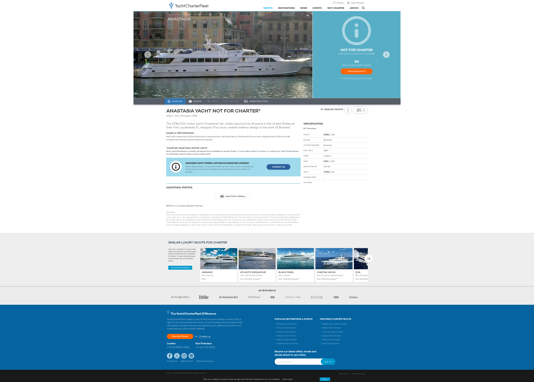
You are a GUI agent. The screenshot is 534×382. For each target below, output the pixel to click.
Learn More (287, 379)
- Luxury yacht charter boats (197, 5)
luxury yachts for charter (361, 78)
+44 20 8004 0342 (178, 347)
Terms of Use (343, 374)
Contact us (204, 336)
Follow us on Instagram (184, 356)
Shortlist (339, 3)
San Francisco (203, 343)
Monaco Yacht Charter (286, 328)
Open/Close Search (363, 8)
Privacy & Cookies (358, 374)
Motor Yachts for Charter (197, 15)
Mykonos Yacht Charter (287, 339)
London (171, 343)
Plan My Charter (180, 336)
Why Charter (335, 8)
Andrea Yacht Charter (331, 336)
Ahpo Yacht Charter (330, 343)
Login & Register (358, 3)
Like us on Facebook (169, 356)
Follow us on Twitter (177, 356)
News (303, 8)
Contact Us (278, 167)
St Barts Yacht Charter (286, 332)
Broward (257, 123)
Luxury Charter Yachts (176, 15)
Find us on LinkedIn (191, 356)
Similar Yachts (333, 109)
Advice (354, 8)
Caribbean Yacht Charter (287, 343)
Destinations (286, 8)
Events (317, 8)
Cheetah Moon (326, 272)
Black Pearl (286, 272)
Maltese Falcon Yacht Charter (334, 324)
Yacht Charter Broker (289, 151)
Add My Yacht (187, 361)
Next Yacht (386, 54)
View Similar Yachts (356, 71)
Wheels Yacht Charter (331, 328)
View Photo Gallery (235, 196)
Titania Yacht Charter (331, 339)
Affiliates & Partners (205, 361)
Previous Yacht (147, 54)
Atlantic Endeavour (253, 272)
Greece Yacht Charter (286, 336)
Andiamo (207, 272)
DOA (357, 272)
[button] (368, 258)
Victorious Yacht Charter (332, 332)
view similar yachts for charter (253, 151)
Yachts (268, 8)
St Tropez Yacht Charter (287, 324)
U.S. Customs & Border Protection (188, 206)
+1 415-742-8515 (205, 347)
